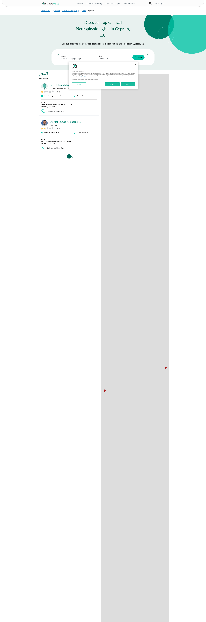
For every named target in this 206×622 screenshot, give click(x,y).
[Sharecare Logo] (51, 3)
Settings (79, 84)
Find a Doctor (45, 11)
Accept (127, 84)
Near (100, 56)
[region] (103, 75)
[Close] (135, 64)
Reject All (112, 84)
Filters (44, 73)
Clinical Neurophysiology (70, 11)
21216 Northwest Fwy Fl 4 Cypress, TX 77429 (57, 141)
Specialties (56, 11)
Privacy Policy (83, 76)
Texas (84, 11)
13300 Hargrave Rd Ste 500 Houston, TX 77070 (57, 104)
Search (150, 3)
